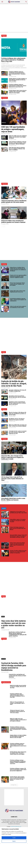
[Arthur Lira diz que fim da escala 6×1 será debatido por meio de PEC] (5, 309)
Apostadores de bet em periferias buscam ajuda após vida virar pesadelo (17, 396)
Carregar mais (13, 784)
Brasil (3, 376)
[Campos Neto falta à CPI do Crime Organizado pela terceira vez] (5, 293)
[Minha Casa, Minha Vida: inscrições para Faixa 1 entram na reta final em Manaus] (4, 426)
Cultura (3, 658)
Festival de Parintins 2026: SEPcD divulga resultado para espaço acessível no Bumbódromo (13, 666)
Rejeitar (14, 841)
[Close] (26, 828)
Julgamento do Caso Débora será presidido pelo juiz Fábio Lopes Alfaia (18, 512)
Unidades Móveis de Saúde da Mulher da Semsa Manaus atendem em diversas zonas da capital (18, 80)
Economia (3, 474)
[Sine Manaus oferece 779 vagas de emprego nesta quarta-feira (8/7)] (4, 420)
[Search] (26, 1)
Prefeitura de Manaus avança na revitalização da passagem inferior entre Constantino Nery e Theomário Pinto (17, 73)
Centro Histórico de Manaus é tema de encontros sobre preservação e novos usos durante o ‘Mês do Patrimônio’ (17, 143)
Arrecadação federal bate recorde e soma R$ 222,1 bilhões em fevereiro (13, 499)
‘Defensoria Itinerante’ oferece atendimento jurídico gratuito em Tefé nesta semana (13, 201)
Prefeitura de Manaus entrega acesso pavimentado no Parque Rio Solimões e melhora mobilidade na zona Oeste (18, 762)
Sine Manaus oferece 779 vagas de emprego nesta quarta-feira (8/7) (16, 419)
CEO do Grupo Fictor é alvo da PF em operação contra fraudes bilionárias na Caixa (12, 478)
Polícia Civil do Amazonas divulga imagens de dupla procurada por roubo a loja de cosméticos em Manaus (17, 544)
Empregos (4, 122)
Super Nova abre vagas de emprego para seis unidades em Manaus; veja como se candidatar (17, 148)
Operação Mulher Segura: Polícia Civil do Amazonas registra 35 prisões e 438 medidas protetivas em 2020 (18, 536)
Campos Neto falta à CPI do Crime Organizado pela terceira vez (17, 291)
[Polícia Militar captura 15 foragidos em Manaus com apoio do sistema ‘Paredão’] (5, 522)
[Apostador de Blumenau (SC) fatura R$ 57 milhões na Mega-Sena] (4, 392)
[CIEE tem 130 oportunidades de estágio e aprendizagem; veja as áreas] (14, 113)
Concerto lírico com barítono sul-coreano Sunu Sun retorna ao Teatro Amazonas (17, 676)
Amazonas (3, 198)
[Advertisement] (14, 18)
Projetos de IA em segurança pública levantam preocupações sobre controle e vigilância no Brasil (18, 276)
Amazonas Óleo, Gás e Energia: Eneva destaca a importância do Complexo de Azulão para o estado (12, 457)
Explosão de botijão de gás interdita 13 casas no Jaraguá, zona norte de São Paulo (14, 383)
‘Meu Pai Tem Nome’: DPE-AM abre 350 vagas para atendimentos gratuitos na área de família (17, 413)
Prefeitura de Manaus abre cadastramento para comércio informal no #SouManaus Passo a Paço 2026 (13, 59)
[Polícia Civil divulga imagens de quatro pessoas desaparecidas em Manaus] (5, 530)
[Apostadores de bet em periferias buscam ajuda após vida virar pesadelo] (4, 397)
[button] (2, 1)
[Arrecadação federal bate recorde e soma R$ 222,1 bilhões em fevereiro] (14, 490)
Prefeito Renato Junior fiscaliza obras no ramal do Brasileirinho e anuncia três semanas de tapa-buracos (17, 778)
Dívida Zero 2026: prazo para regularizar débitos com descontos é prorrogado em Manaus (18, 137)
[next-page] (4, 226)
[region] (14, 835)
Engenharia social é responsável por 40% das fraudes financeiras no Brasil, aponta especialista (17, 403)
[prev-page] (2, 226)
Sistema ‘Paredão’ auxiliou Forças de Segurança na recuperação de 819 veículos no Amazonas (18, 551)
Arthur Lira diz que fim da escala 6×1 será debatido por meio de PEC (18, 307)
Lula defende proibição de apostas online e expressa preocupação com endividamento (18, 299)
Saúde (3, 616)
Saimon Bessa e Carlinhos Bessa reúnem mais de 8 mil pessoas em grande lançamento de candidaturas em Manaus (18, 269)
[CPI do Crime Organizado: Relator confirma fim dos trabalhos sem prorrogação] (5, 285)
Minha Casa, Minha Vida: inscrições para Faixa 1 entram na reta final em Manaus (18, 425)
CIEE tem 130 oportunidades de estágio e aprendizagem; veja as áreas (13, 129)
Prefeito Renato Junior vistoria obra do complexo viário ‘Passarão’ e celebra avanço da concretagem (17, 91)
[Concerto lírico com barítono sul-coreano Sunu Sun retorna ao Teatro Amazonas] (4, 676)
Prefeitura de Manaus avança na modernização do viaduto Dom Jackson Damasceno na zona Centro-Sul (17, 85)
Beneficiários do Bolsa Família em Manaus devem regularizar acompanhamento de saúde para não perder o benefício (17, 634)
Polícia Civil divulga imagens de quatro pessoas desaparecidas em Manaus (17, 528)
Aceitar (14, 837)
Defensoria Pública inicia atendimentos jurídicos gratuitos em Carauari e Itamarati (13, 221)
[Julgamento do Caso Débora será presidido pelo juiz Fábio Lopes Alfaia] (5, 514)
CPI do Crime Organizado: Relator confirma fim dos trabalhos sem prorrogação (17, 284)
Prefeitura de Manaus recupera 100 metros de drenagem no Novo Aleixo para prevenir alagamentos (18, 769)
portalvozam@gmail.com (16, 826)
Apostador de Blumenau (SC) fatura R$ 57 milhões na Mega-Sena (17, 390)
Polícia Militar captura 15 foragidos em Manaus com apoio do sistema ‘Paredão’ (18, 520)
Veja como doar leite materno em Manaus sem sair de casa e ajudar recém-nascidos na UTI (13, 624)
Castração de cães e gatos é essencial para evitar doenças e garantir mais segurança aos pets (17, 432)
